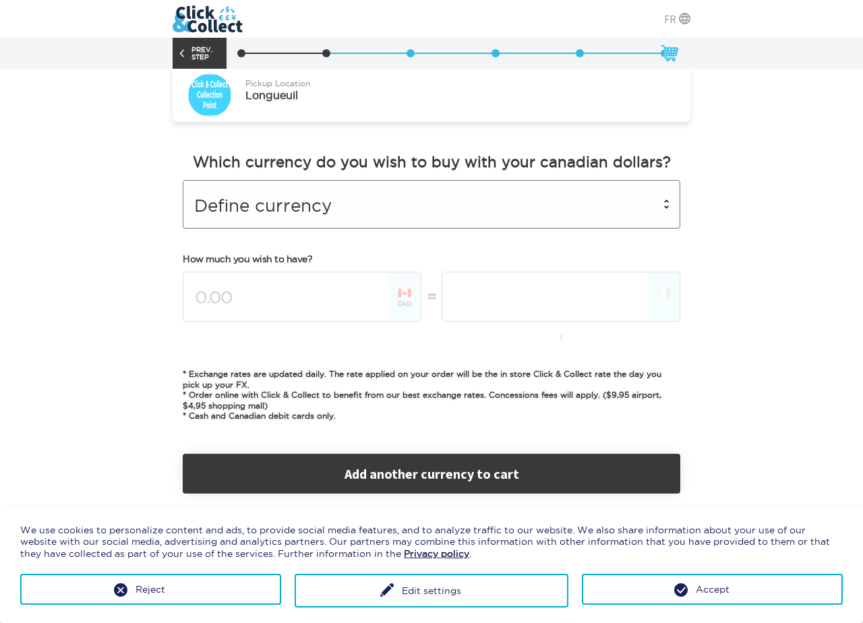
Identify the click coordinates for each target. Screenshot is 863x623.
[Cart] (668, 53)
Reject (150, 589)
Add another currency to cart (432, 473)
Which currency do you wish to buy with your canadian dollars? (432, 161)
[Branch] (241, 53)
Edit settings (431, 590)
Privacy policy (436, 553)
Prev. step (201, 53)
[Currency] (326, 53)
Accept (713, 589)
